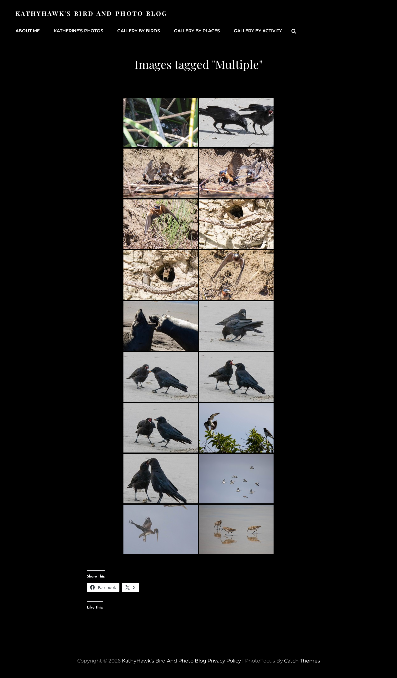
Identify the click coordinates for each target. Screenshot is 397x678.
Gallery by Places (197, 30)
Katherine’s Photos (78, 30)
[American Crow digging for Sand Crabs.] (236, 326)
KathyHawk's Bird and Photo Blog (91, 13)
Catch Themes (302, 661)
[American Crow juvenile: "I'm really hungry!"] (236, 377)
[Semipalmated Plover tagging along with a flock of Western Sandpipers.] (236, 478)
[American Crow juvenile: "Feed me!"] (160, 428)
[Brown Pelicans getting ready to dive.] (160, 529)
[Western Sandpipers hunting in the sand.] (236, 529)
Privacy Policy (224, 661)
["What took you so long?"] (236, 428)
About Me (28, 30)
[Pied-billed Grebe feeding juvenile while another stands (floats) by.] (160, 122)
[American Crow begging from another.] (236, 122)
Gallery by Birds (138, 30)
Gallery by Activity (258, 30)
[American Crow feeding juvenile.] (160, 478)
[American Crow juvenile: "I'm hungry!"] (160, 377)
